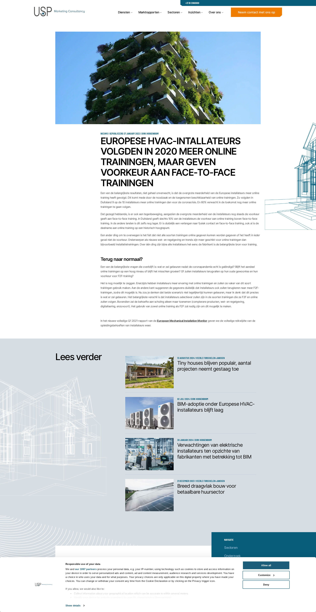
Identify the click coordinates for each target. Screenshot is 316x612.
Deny (266, 584)
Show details (73, 605)
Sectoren (230, 547)
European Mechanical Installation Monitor (182, 321)
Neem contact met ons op (256, 12)
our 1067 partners (86, 569)
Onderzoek (232, 555)
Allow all (266, 565)
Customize (264, 575)
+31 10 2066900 (192, 3)
